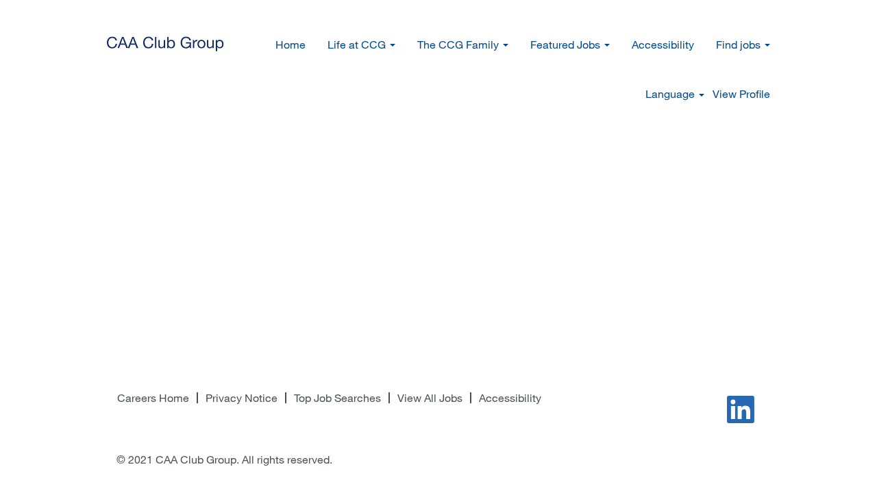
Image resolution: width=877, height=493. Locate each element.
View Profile (741, 94)
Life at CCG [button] (358, 44)
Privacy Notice (241, 398)
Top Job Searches (337, 398)
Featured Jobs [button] (566, 44)
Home (290, 44)
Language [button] (671, 94)
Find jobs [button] (739, 44)
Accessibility (663, 44)
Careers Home (153, 398)
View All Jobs (429, 398)
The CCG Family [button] (459, 44)
